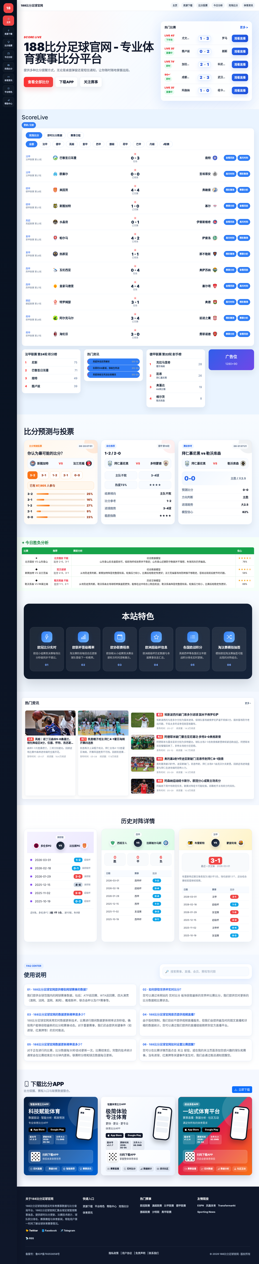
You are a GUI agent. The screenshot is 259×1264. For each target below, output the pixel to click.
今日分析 (218, 5)
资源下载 (187, 5)
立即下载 (244, 1089)
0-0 (77, 475)
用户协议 (127, 1253)
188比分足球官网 (32, 5)
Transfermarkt (227, 1205)
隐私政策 (114, 1253)
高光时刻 (244, 157)
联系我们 (154, 1253)
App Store (39, 1129)
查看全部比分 (38, 82)
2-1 (65, 475)
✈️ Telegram (67, 1230)
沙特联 (155, 1211)
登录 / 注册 (29, 125)
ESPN (200, 1205)
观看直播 (240, 38)
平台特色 (100, 1206)
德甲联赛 (181, 1205)
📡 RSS (30, 1238)
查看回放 (230, 157)
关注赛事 (91, 82)
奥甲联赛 (166, 1211)
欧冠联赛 (145, 1205)
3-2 (32, 475)
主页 (175, 5)
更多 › (248, 703)
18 (8, 8)
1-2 (55, 475)
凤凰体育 (211, 1205)
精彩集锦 (244, 173)
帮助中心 (112, 1206)
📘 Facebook (49, 1230)
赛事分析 (244, 189)
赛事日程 (76, 135)
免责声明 (140, 1253)
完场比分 (233, 5)
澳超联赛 (157, 1205)
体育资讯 (248, 5)
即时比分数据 (54, 135)
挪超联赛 (145, 1211)
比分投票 (203, 5)
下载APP (66, 82)
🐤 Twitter (32, 1230)
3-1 (43, 475)
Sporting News (206, 1211)
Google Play (57, 1129)
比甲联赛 (169, 1205)
